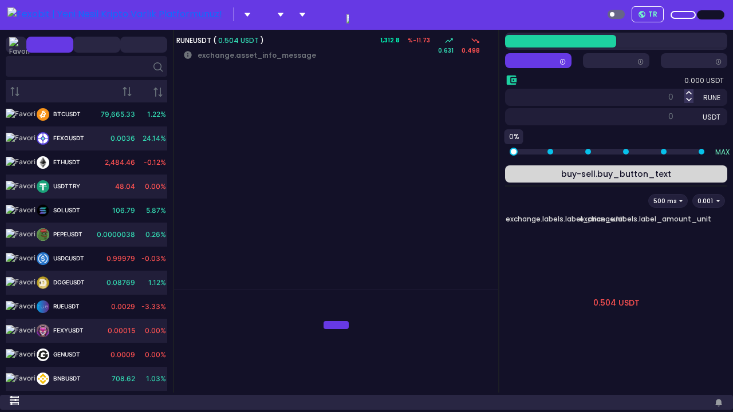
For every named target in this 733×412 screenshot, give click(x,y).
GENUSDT (66, 354)
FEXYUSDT (68, 330)
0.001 (706, 201)
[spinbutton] (621, 96)
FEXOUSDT (68, 137)
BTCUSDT (66, 113)
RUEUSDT (66, 306)
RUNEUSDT (194, 40)
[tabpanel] (336, 324)
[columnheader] (49, 91)
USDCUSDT (68, 258)
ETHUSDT (66, 162)
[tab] (183, 285)
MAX (722, 152)
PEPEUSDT (67, 234)
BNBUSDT (66, 378)
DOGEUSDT (68, 282)
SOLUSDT (66, 210)
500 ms (665, 201)
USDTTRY (66, 186)
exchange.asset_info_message (249, 55)
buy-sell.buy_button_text (616, 174)
